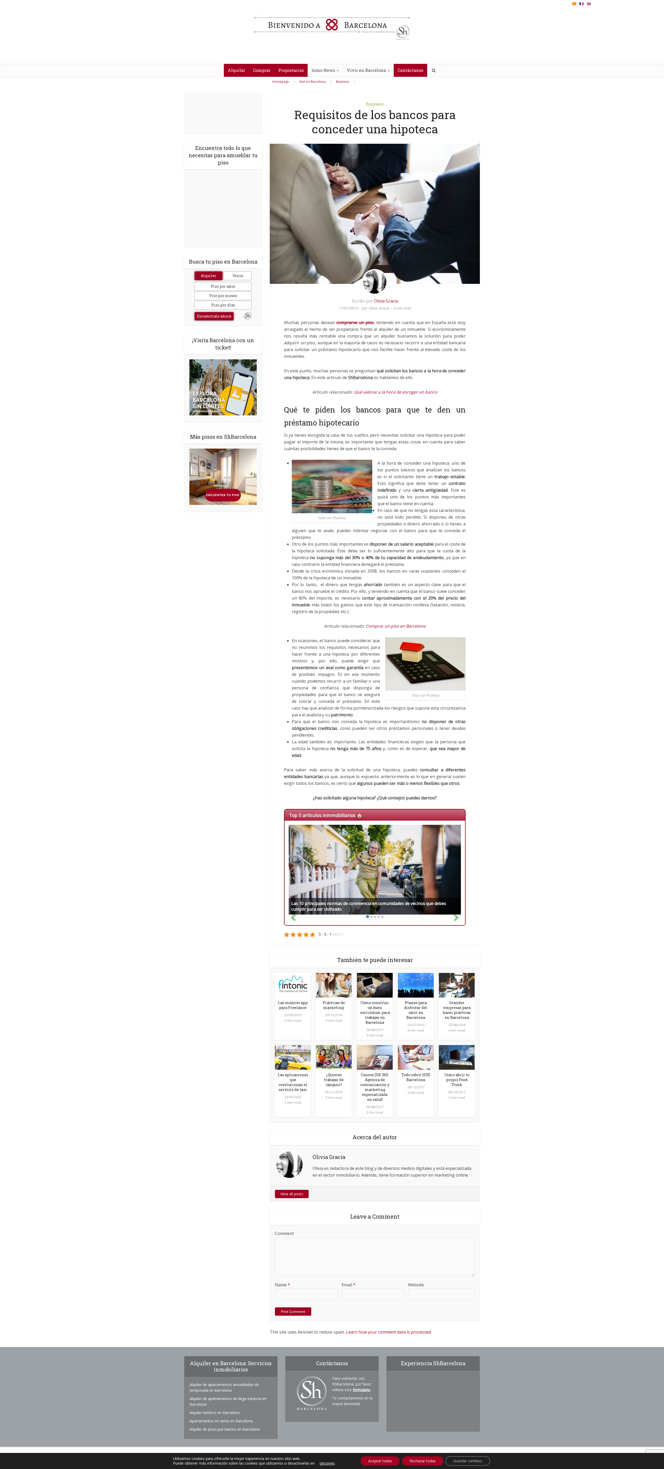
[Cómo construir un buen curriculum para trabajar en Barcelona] (375, 985)
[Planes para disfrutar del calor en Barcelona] (416, 985)
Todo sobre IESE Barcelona (416, 1077)
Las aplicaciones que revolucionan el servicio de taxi (293, 1082)
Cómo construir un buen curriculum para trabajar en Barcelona (375, 1012)
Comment (284, 1233)
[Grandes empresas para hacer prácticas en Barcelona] (457, 985)
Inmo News (323, 70)
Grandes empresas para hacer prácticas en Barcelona (457, 1010)
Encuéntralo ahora (214, 316)
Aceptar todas (380, 1460)
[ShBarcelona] (332, 26)
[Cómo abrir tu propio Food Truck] (457, 1057)
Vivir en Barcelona (366, 70)
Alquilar (236, 70)
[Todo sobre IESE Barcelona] (416, 1057)
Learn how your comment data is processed (388, 1332)
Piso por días (223, 305)
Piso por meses (223, 295)
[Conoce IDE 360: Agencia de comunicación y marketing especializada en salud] (375, 1057)
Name (282, 1285)
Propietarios (291, 70)
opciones (327, 1463)
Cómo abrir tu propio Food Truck (456, 1079)
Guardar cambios (467, 1460)
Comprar (262, 70)
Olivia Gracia (386, 301)
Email (348, 1285)
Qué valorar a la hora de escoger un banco (395, 392)
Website (416, 1285)
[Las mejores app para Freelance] (293, 985)
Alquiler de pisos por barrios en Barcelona (225, 1429)
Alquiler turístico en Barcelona (215, 1412)
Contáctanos (410, 70)
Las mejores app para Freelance (293, 1005)
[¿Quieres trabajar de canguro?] (334, 1057)
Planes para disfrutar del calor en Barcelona (415, 1010)
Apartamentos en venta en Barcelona (221, 1420)
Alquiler (208, 275)
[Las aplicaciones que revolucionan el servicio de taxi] (293, 1057)
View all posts (291, 1193)
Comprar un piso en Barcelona (396, 626)
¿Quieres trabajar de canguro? (334, 1079)
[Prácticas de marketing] (334, 985)
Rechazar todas (423, 1460)
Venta (237, 275)
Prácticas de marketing (334, 1005)
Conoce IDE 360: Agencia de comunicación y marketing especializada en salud (374, 1087)
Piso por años (223, 286)
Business (375, 104)
